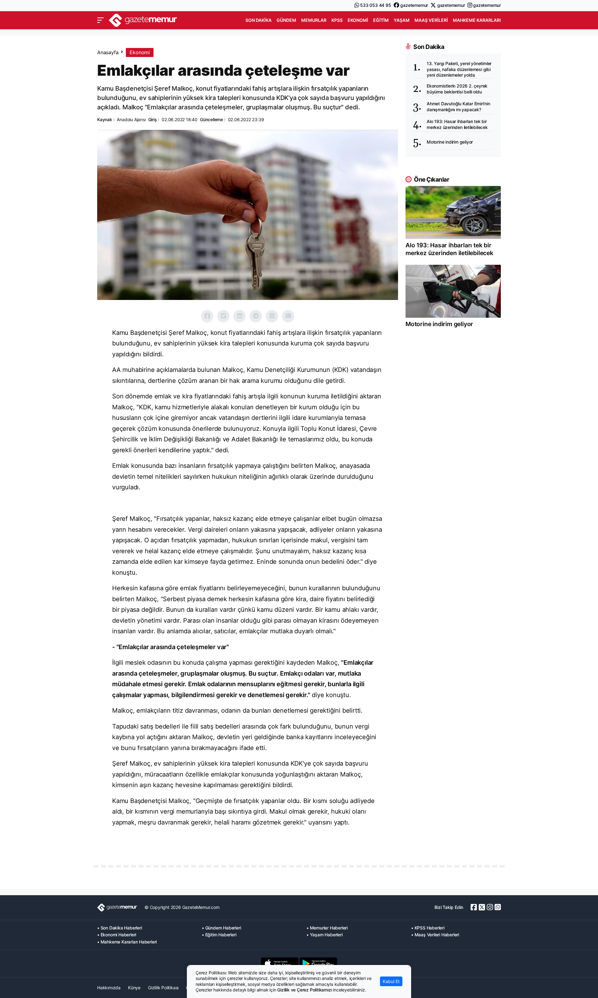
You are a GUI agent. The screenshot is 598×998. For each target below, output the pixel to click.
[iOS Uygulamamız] (279, 963)
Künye (134, 987)
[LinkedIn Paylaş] (239, 316)
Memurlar (313, 20)
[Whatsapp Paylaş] (272, 316)
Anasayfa (107, 52)
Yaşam (402, 20)
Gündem (286, 20)
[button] (100, 20)
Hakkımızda (109, 987)
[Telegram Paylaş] (255, 316)
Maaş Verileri (431, 20)
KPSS (337, 20)
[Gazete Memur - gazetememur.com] (143, 19)
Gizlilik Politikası (163, 987)
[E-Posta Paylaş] (288, 316)
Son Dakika (258, 20)
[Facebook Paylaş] (207, 316)
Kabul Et (391, 981)
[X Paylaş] (223, 316)
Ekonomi (358, 20)
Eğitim (381, 20)
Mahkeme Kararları (477, 20)
